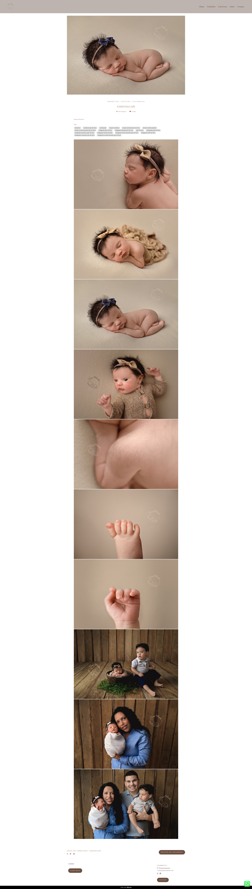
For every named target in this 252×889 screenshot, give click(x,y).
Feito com (126, 887)
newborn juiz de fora (90, 128)
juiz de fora (139, 130)
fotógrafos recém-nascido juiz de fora (109, 135)
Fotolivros (222, 7)
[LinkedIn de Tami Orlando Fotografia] (160, 873)
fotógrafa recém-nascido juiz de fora (127, 133)
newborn (77, 128)
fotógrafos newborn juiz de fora (84, 135)
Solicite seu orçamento (172, 852)
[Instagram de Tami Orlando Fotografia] (157, 873)
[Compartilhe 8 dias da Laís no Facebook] (67, 854)
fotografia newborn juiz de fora (84, 133)
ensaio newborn (114, 128)
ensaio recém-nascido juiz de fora (85, 130)
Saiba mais (75, 870)
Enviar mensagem (164, 868)
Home (201, 7)
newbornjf (103, 128)
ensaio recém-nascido (149, 128)
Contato (240, 7)
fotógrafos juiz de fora (148, 133)
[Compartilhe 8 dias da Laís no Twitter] (70, 854)
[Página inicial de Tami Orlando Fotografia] (14, 6)
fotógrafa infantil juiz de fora (124, 130)
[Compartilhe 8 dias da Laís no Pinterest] (74, 854)
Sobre (232, 7)
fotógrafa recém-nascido (104, 133)
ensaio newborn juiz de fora (131, 128)
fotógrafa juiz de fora (105, 130)
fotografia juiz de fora (153, 130)
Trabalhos (211, 7)
